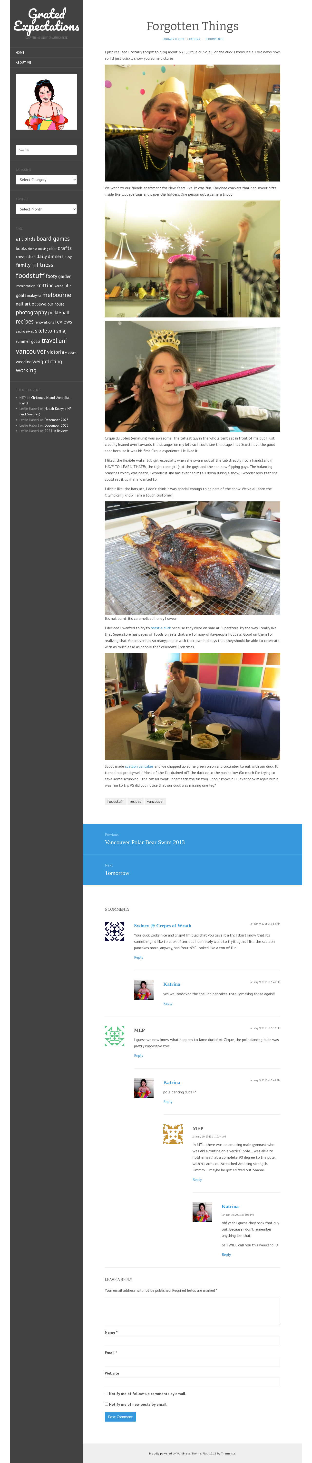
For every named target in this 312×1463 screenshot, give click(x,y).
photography (31, 312)
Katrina (171, 984)
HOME (20, 52)
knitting (45, 285)
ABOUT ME (23, 62)
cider (53, 248)
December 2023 (57, 420)
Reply (138, 957)
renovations (44, 322)
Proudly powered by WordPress (169, 1453)
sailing (20, 331)
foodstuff (30, 275)
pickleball (58, 312)
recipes (25, 321)
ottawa (39, 304)
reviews (63, 321)
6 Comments (214, 39)
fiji (33, 265)
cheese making (38, 249)
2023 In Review (56, 431)
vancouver (31, 351)
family (23, 264)
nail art (23, 304)
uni (62, 340)
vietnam (71, 352)
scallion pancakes (139, 766)
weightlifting (47, 361)
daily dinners (50, 256)
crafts (65, 247)
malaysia (34, 295)
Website (112, 1373)
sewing (30, 331)
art (19, 238)
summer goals (28, 341)
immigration (25, 285)
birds (30, 238)
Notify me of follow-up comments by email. (147, 1393)
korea (59, 285)
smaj (61, 330)
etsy (68, 256)
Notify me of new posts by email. (138, 1404)
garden (64, 276)
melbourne (56, 295)
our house (56, 304)
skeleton (45, 330)
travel (49, 340)
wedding (23, 361)
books (21, 248)
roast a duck (161, 627)
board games (53, 238)
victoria (55, 351)
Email (111, 1352)
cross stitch (26, 256)
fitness (45, 264)
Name (111, 1332)
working (26, 370)
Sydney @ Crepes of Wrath (162, 925)
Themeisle (228, 1453)
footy (51, 276)
